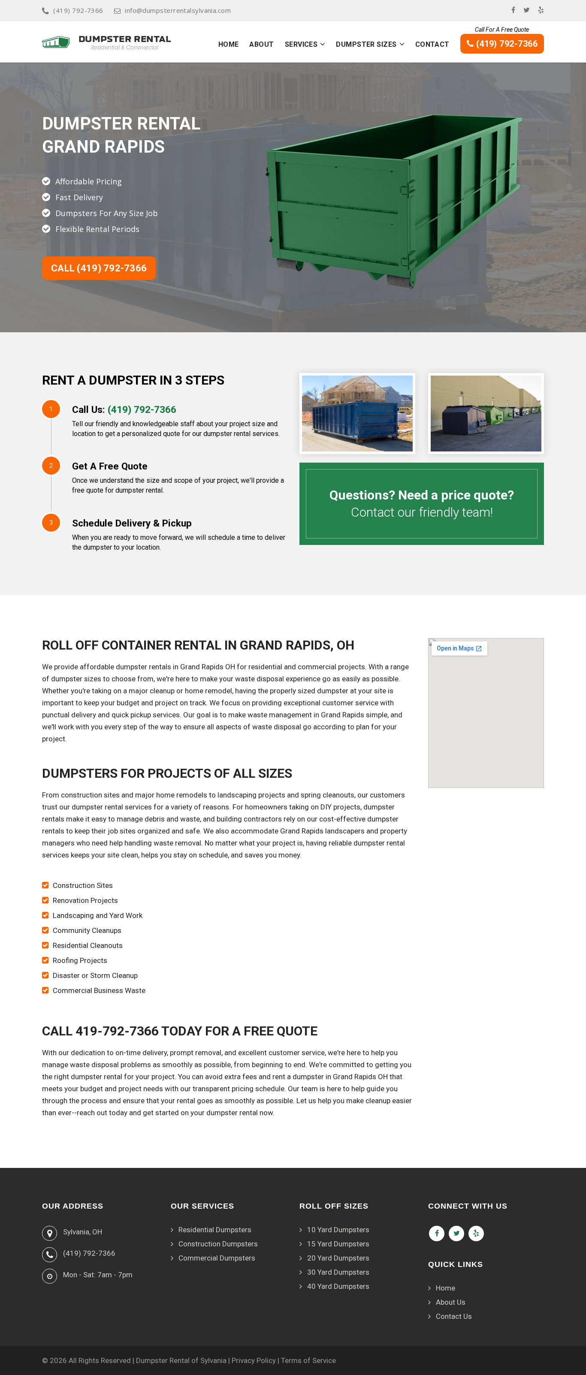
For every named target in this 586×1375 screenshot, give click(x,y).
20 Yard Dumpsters (338, 1258)
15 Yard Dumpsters (338, 1244)
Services (301, 44)
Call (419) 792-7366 (99, 268)
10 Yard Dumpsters (338, 1230)
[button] (322, 44)
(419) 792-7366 (78, 10)
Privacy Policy (254, 1360)
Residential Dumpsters (214, 1230)
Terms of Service (308, 1360)
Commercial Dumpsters (216, 1258)
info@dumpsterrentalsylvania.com (178, 10)
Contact (432, 44)
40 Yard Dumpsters (338, 1286)
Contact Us (454, 1316)
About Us (450, 1302)
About (261, 44)
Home (228, 44)
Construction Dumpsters (218, 1244)
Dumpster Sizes (366, 44)
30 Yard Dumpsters (338, 1272)
